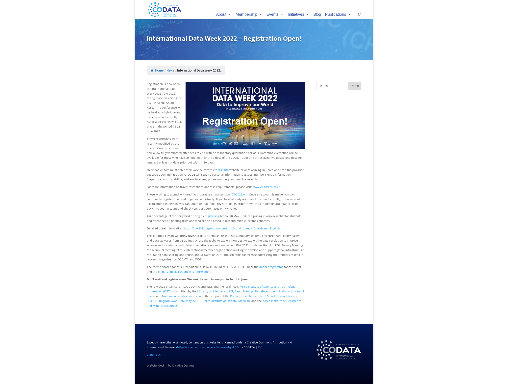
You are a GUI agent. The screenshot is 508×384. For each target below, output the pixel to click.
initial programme (271, 267)
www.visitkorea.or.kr (266, 187)
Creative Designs (183, 365)
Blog (317, 14)
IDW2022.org (239, 194)
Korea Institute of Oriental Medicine (226, 301)
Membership (246, 14)
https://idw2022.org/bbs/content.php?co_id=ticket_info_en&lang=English (232, 228)
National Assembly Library (179, 296)
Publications (335, 14)
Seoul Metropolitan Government (256, 291)
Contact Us (154, 355)
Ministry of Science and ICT (215, 291)
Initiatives (296, 14)
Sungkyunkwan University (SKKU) (179, 301)
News (170, 70)
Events (273, 14)
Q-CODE (223, 170)
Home (159, 70)
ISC (260, 347)
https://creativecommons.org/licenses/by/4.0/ (207, 347)
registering (212, 216)
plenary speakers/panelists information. (184, 272)
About (221, 14)
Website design (157, 365)
